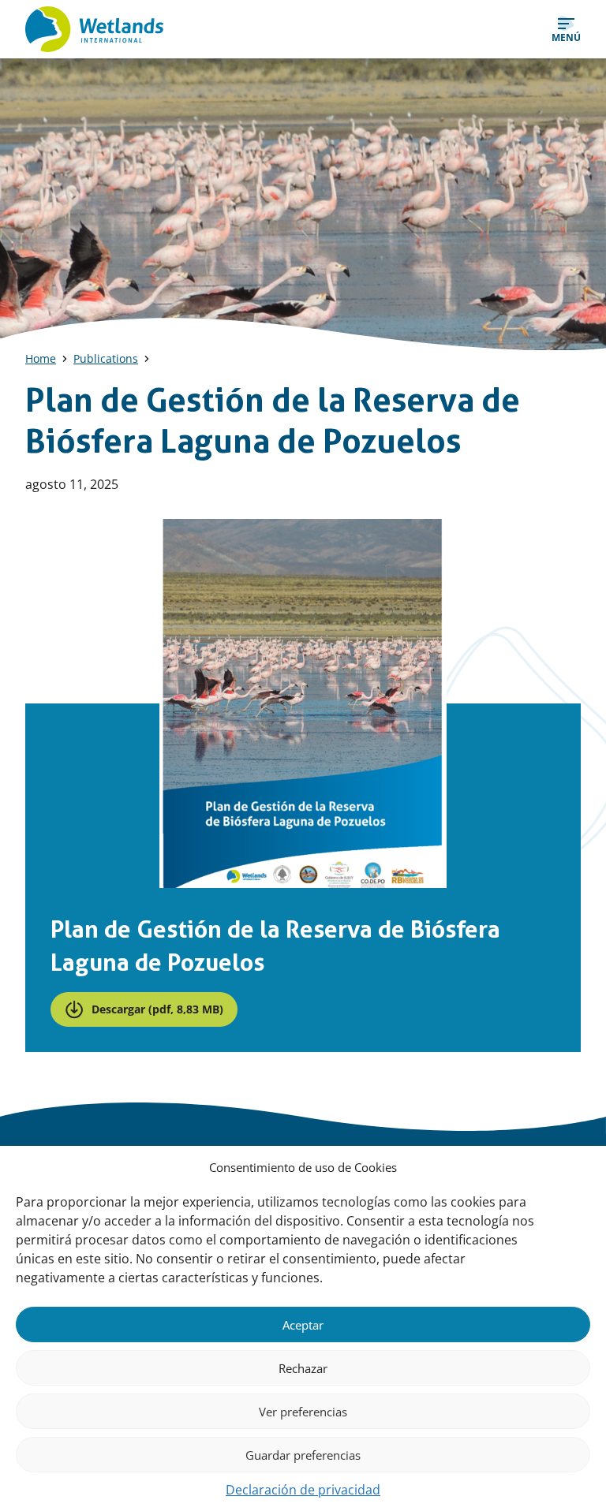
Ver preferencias (303, 1412)
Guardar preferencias (303, 1455)
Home (40, 358)
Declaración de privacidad (303, 1489)
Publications (105, 358)
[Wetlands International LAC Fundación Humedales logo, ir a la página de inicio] (94, 29)
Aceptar (303, 1325)
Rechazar (303, 1368)
